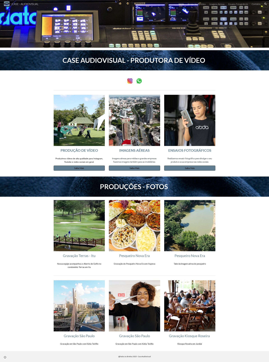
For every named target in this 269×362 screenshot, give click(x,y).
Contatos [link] (256, 4)
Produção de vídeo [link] (197, 4)
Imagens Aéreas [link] (217, 4)
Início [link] (181, 4)
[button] (265, 4)
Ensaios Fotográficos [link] (238, 4)
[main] (134, 60)
